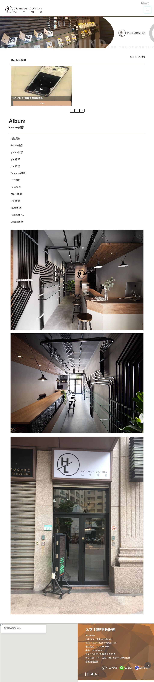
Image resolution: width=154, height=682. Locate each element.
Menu (147, 9)
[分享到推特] (91, 674)
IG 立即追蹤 (111, 667)
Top (148, 665)
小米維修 (15, 201)
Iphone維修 (17, 152)
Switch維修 (17, 145)
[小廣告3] (77, 383)
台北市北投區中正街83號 (103, 654)
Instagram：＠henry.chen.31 (99, 639)
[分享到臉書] (87, 674)
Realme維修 (17, 215)
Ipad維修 (15, 159)
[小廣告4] (77, 525)
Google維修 (17, 222)
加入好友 (128, 667)
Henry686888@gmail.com (104, 643)
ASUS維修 (16, 194)
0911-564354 (98, 650)
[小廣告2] (77, 280)
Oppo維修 (16, 208)
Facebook (90, 635)
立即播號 (143, 667)
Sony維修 (16, 187)
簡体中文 (145, 3)
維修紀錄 (15, 138)
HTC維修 (15, 180)
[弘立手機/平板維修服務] (24, 9)
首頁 (132, 57)
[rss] (95, 674)
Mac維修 (15, 166)
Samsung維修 (18, 173)
